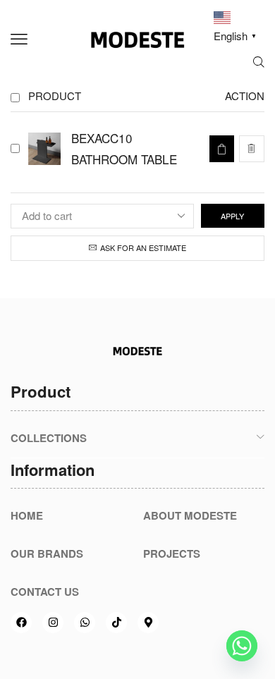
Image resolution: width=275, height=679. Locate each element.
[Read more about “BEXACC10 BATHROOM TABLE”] (221, 148)
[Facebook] (21, 622)
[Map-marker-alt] (148, 622)
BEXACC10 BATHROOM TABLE (124, 148)
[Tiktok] (116, 622)
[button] (19, 39)
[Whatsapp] (84, 622)
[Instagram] (52, 622)
